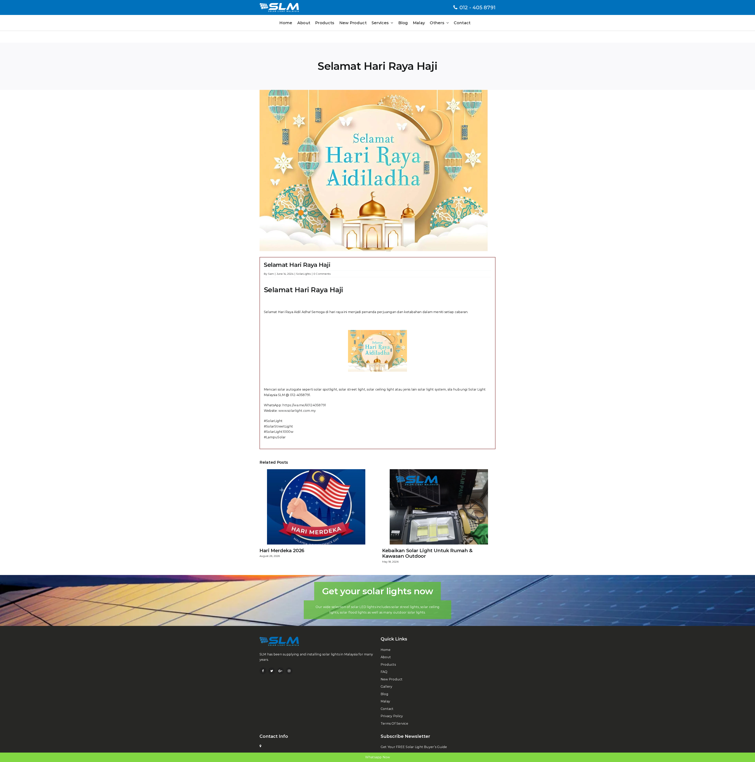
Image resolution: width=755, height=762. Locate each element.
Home (385, 650)
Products (388, 664)
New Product (392, 679)
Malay (385, 701)
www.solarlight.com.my (297, 411)
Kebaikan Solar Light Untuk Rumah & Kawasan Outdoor (427, 553)
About (386, 657)
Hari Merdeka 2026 (282, 550)
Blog (384, 694)
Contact (387, 709)
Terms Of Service (394, 723)
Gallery (386, 686)
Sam (271, 273)
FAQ (384, 672)
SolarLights (303, 273)
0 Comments (322, 273)
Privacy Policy (392, 716)
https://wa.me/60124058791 (304, 405)
